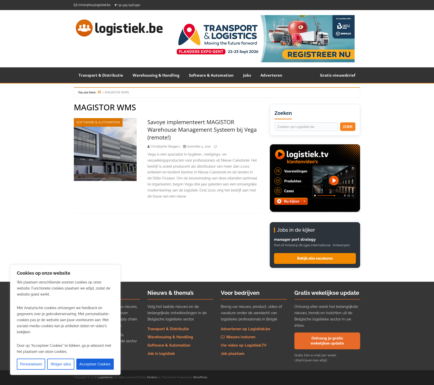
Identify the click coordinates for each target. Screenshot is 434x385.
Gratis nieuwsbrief (337, 75)
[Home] (99, 92)
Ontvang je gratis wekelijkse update (327, 341)
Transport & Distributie (101, 75)
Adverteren (271, 75)
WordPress (200, 377)
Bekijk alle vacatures (315, 258)
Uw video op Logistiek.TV (243, 345)
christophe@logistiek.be (94, 5)
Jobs (247, 75)
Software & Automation (211, 75)
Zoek (348, 127)
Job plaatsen (232, 353)
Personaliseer (31, 364)
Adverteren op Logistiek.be (245, 329)
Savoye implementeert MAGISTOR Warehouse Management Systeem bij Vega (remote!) (202, 129)
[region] (65, 320)
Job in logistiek (161, 353)
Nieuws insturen (240, 337)
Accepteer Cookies (95, 364)
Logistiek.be (105, 377)
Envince (152, 377)
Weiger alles (60, 364)
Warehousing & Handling (156, 75)
